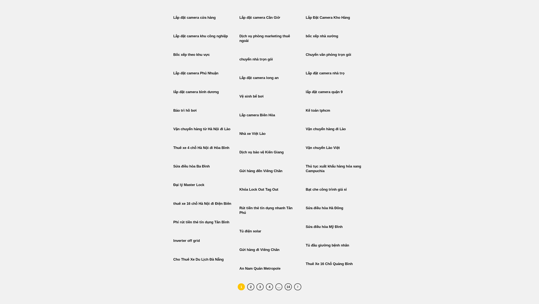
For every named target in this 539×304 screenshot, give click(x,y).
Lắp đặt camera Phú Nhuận (195, 73)
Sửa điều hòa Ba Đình (191, 166)
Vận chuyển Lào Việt (323, 148)
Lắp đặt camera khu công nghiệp (200, 36)
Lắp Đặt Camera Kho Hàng (328, 18)
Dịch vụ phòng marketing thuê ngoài (264, 38)
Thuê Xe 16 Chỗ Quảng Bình (329, 264)
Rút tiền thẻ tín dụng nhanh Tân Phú (265, 210)
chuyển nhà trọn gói (256, 59)
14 (288, 287)
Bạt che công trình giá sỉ (326, 189)
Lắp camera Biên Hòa (257, 115)
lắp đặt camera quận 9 (324, 92)
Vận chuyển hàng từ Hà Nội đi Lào (201, 129)
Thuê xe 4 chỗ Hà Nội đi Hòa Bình (201, 148)
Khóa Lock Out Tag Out (258, 189)
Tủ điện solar (250, 231)
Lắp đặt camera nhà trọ (325, 73)
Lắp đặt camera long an (259, 78)
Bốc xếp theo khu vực (191, 55)
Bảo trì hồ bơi (185, 110)
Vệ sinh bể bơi (251, 96)
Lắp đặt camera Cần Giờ (259, 18)
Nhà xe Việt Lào (252, 134)
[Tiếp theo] (297, 287)
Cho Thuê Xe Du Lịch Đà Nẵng (198, 259)
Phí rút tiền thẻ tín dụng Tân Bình (201, 222)
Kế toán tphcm (318, 110)
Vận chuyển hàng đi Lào (326, 129)
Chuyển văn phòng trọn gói (328, 55)
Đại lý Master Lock (188, 185)
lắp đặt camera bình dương (196, 92)
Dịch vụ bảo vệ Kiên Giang (261, 152)
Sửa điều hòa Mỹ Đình (324, 227)
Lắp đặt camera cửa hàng (194, 18)
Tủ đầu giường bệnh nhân (327, 245)
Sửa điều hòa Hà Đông (324, 208)
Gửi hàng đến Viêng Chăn (260, 171)
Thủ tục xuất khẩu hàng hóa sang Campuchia (333, 168)
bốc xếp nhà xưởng (322, 36)
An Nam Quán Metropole (259, 269)
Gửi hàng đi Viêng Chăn (259, 250)
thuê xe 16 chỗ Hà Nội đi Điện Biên (202, 204)
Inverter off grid (186, 241)
